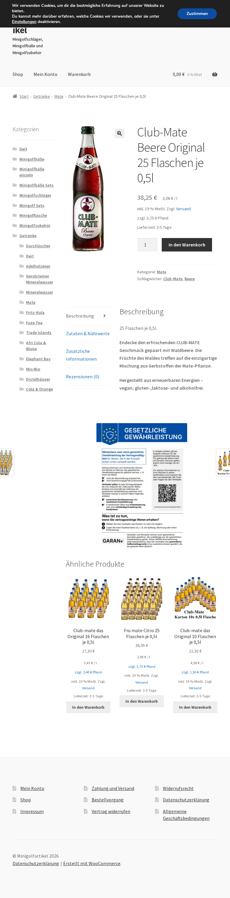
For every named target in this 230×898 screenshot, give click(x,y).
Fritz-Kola (35, 312)
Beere (189, 278)
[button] (119, 133)
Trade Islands (39, 332)
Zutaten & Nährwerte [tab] (88, 333)
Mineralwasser (39, 292)
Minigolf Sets (31, 205)
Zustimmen (197, 13)
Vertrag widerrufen (111, 811)
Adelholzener (38, 266)
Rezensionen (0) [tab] (82, 376)
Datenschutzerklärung (186, 800)
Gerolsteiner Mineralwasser (39, 279)
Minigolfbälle (31, 159)
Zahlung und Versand (113, 788)
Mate (59, 96)
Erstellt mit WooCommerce (91, 863)
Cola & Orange (39, 389)
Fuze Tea (34, 322)
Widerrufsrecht (178, 788)
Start (23, 96)
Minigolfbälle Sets (36, 185)
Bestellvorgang (108, 800)
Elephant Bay (38, 359)
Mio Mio (33, 369)
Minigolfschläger (35, 195)
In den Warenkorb (187, 245)
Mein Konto (46, 74)
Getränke (41, 96)
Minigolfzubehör (34, 225)
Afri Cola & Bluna (36, 345)
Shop (18, 74)
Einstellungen (24, 22)
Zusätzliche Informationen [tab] (81, 355)
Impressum (32, 811)
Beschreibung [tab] (80, 316)
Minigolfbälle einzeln (31, 172)
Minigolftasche (33, 215)
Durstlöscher (38, 245)
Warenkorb (79, 74)
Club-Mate (172, 278)
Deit (23, 149)
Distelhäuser (38, 379)
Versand (183, 208)
